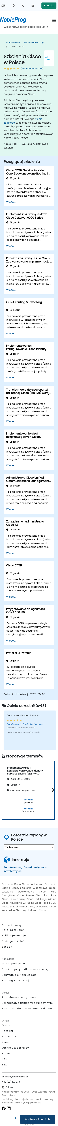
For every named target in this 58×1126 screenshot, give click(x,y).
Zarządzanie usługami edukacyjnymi (28, 1003)
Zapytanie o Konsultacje (19, 975)
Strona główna (13, 42)
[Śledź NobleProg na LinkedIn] (9, 1108)
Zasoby (7, 947)
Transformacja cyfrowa (19, 997)
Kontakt (49, 5)
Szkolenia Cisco (15, 46)
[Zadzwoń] (23, 5)
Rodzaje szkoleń (13, 941)
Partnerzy (9, 1036)
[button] (52, 790)
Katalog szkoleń (13, 930)
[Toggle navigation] (54, 20)
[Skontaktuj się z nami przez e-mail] (32, 5)
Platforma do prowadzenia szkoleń (27, 1008)
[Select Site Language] (3, 5)
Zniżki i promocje (14, 935)
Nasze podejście (13, 963)
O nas (6, 1025)
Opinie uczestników (16, 1048)
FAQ (5, 1059)
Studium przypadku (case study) (25, 969)
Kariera (7, 1053)
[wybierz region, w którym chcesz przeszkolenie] (13, 6)
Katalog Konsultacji (16, 980)
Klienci (6, 1042)
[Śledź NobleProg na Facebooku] (4, 1108)
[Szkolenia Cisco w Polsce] (16, 19)
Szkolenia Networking (34, 42)
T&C (5, 1064)
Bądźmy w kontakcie (37, 1119)
